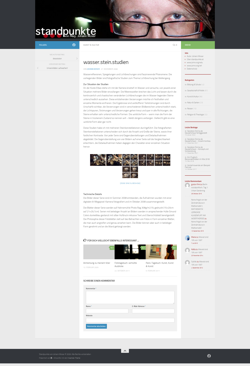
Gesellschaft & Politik (195, 90)
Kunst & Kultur (91, 45)
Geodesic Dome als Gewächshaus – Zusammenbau (198, 140)
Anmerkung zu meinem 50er (96, 263)
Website (89, 315)
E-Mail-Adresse (139, 306)
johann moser (93, 69)
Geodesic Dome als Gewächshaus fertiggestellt (196, 132)
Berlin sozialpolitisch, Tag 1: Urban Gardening (199, 187)
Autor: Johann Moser (195, 56)
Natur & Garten (193, 102)
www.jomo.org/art (194, 65)
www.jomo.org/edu (195, 62)
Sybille (193, 261)
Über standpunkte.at (195, 59)
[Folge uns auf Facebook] (74, 44)
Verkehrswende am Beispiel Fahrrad (197, 166)
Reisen (190, 108)
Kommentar (91, 288)
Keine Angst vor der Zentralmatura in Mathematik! (199, 225)
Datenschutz (192, 69)
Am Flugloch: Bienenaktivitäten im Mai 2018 (197, 158)
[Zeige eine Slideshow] (130, 183)
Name (89, 306)
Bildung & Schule (194, 84)
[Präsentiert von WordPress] (51, 358)
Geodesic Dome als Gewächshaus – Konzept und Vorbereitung (196, 149)
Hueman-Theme (74, 358)
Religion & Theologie (195, 114)
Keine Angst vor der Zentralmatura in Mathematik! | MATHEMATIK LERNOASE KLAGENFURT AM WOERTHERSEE (199, 209)
